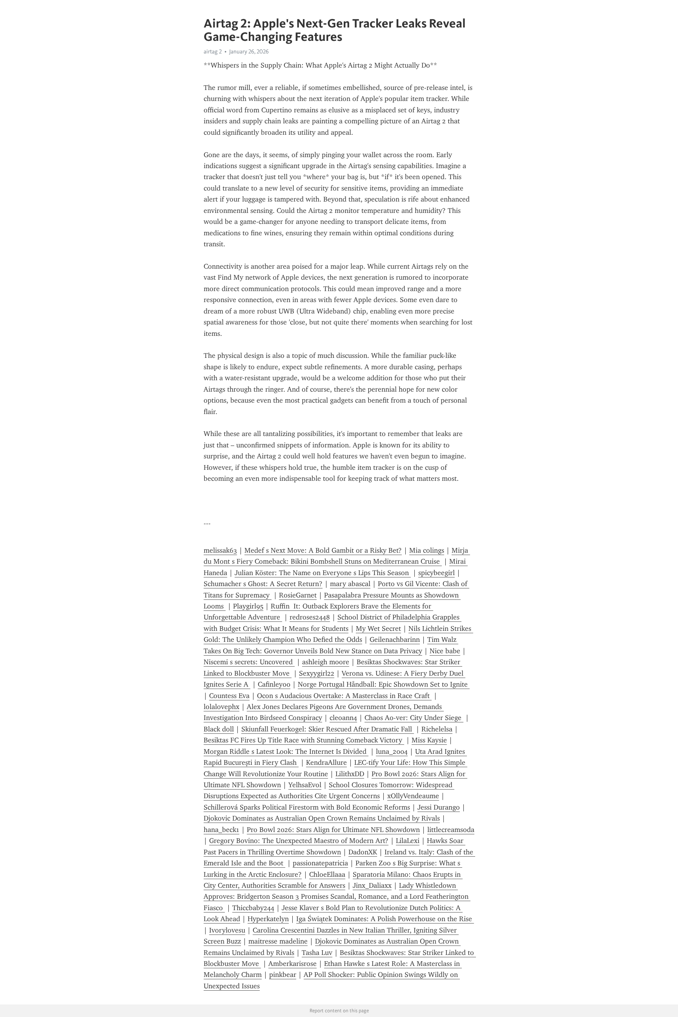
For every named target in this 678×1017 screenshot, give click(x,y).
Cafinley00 (274, 684)
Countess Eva (229, 695)
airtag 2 (213, 51)
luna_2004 (392, 751)
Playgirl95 (248, 606)
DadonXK (362, 852)
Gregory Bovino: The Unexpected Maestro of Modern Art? (298, 840)
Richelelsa (436, 729)
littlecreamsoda (450, 829)
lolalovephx (221, 706)
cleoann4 (343, 717)
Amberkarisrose (292, 963)
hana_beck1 (221, 829)
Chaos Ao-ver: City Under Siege (414, 717)
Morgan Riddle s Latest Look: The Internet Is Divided (286, 751)
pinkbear (282, 974)
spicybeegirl (436, 572)
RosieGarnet (298, 595)
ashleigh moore (325, 662)
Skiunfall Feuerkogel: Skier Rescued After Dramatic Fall (327, 729)
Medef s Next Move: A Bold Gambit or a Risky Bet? (323, 550)
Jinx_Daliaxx (372, 885)
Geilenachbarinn (395, 639)
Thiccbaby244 (253, 907)
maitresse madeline (278, 941)
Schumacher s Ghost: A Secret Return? (263, 583)
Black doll (219, 729)
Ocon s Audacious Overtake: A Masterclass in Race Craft (344, 695)
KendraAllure (326, 762)
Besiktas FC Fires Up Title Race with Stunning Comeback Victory (304, 740)
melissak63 (220, 550)
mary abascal (350, 583)
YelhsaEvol (304, 785)
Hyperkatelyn (268, 918)
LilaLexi (407, 840)
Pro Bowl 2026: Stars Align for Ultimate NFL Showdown (333, 829)
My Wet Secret (378, 628)
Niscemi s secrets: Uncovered (249, 662)
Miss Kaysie (429, 740)
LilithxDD (349, 774)
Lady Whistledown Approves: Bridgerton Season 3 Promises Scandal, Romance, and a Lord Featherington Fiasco (337, 896)
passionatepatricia (320, 863)
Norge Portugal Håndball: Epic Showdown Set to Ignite (384, 684)
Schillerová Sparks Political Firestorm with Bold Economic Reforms (307, 807)
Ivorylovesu (227, 930)
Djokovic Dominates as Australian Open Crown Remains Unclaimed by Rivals (322, 818)
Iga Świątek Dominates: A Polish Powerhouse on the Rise (385, 918)
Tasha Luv (317, 952)
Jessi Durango (438, 807)
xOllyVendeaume (413, 796)
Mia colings (426, 550)
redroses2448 (310, 617)
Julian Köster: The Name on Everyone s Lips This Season (323, 572)
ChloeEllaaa (327, 874)
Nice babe (445, 651)
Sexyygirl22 (316, 673)
